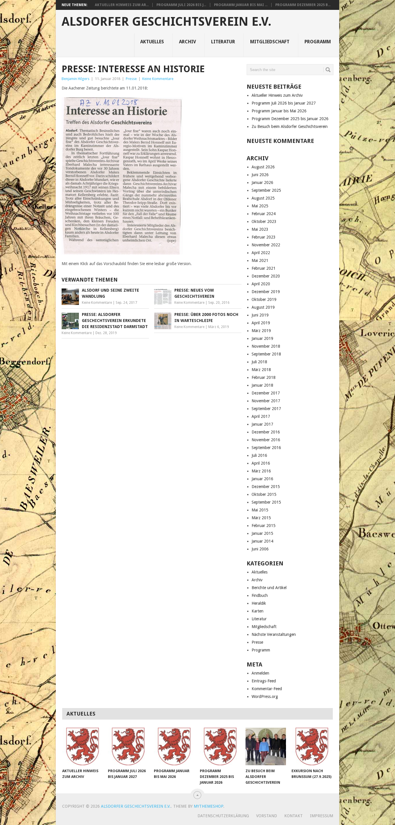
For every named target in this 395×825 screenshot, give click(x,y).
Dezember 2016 (266, 432)
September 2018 (266, 354)
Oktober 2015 (264, 494)
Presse (131, 79)
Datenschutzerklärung (223, 815)
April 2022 (261, 252)
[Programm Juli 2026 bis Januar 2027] (128, 746)
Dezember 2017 (266, 393)
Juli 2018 (259, 362)
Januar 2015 (262, 533)
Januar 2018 (262, 385)
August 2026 (263, 167)
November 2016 (266, 439)
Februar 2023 (264, 237)
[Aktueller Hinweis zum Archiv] (82, 746)
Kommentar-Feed (267, 688)
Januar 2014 (262, 541)
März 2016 (261, 471)
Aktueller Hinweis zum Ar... (122, 5)
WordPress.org (265, 696)
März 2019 (261, 330)
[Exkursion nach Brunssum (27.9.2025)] (311, 746)
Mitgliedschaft (269, 41)
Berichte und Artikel (269, 587)
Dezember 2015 (266, 486)
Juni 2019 (260, 315)
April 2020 (261, 284)
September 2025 (266, 190)
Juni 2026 (260, 174)
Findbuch (260, 595)
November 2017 (266, 400)
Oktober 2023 (264, 221)
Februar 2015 (264, 525)
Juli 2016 (259, 455)
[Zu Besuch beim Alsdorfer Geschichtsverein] (266, 746)
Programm (317, 41)
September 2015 (266, 502)
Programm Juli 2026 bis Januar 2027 (284, 103)
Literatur (223, 41)
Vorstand (266, 815)
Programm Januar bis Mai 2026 (279, 111)
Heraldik (259, 603)
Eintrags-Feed (264, 681)
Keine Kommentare (157, 79)
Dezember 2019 (266, 291)
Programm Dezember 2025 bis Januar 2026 (290, 118)
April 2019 (261, 323)
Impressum (321, 815)
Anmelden (260, 673)
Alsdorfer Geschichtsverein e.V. (166, 22)
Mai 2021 (260, 260)
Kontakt (293, 815)
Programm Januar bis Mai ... (240, 5)
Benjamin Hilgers (75, 79)
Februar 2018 (264, 377)
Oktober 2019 (264, 299)
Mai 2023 (260, 229)
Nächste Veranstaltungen (274, 634)
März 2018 (261, 369)
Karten (257, 611)
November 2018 (266, 346)
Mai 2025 (260, 206)
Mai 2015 (260, 510)
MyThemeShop (208, 806)
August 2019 (263, 307)
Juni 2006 (260, 549)
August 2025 (263, 198)
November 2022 (266, 245)
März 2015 (261, 517)
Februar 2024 (264, 213)
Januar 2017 (262, 424)
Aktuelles (152, 41)
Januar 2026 (262, 182)
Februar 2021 (264, 268)
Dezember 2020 (266, 276)
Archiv (187, 41)
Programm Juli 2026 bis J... (181, 5)
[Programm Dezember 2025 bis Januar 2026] (220, 746)
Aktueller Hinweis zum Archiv (277, 95)
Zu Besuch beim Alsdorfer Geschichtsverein (290, 126)
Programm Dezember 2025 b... (303, 5)
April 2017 (261, 416)
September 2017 (266, 408)
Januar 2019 (262, 338)
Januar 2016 (262, 478)
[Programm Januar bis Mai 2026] (174, 746)
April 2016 (261, 463)
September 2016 (266, 447)
